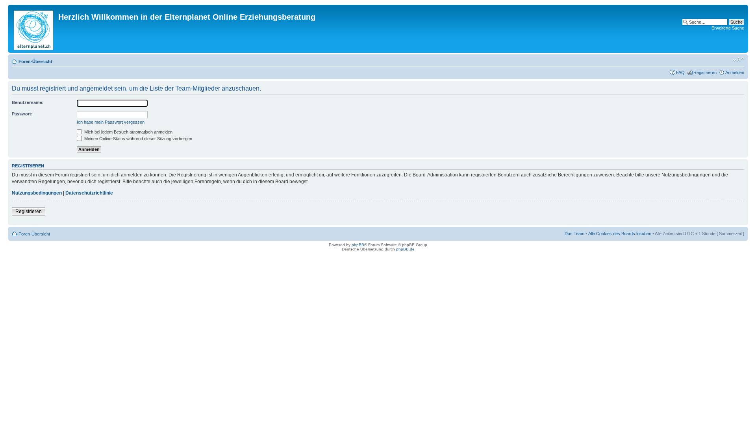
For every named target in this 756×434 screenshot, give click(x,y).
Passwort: (22, 113)
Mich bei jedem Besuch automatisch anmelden (127, 132)
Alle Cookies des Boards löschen (619, 233)
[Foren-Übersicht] (34, 29)
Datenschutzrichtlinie (89, 193)
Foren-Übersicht (35, 61)
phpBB (358, 245)
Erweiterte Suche (728, 28)
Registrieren (705, 72)
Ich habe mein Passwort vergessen (111, 122)
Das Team (574, 233)
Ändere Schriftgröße (738, 59)
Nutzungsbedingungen (37, 193)
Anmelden (734, 72)
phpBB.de (405, 249)
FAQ (680, 72)
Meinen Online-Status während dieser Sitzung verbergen (137, 138)
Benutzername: (28, 102)
